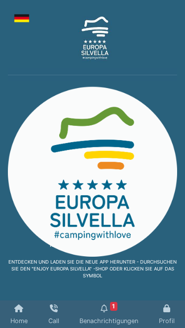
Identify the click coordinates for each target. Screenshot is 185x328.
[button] (20, 74)
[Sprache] (22, 17)
